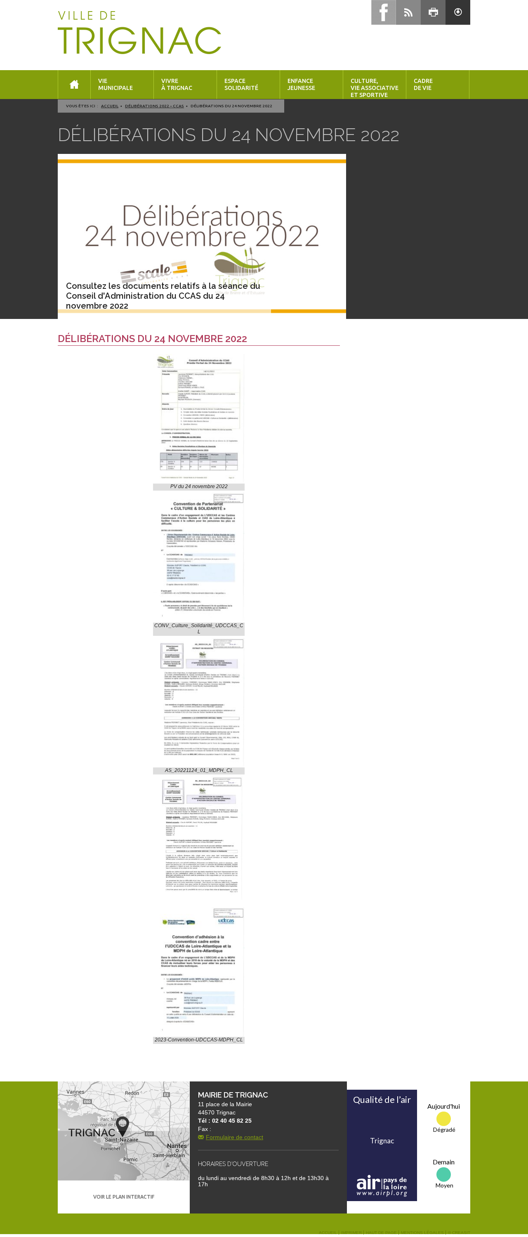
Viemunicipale (115, 84)
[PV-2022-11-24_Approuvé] (199, 419)
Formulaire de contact (234, 1137)
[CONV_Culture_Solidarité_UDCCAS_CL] (199, 557)
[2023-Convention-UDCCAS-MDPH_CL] (199, 972)
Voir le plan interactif (123, 1196)
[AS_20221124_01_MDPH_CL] (199, 702)
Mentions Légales (422, 1233)
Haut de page (381, 1233)
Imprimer (351, 1233)
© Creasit (459, 1233)
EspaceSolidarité (241, 84)
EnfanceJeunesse (301, 84)
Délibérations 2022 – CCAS (154, 106)
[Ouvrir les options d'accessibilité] (458, 12)
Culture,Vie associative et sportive (374, 88)
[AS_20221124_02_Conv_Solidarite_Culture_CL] (199, 838)
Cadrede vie (423, 84)
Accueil (109, 106)
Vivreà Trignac (176, 84)
